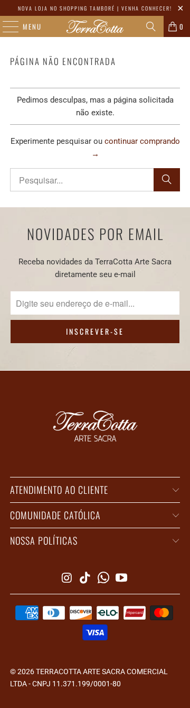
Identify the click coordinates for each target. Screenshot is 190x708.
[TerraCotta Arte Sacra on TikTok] (85, 579)
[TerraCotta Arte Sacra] (95, 26)
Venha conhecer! (146, 8)
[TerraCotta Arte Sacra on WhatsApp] (104, 579)
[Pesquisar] (151, 26)
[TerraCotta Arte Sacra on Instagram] (67, 579)
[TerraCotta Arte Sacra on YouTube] (122, 579)
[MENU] (5, 26)
